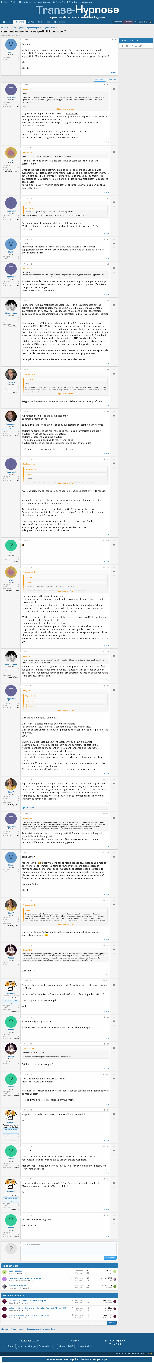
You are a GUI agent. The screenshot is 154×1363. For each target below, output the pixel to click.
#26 (107, 1179)
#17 (107, 852)
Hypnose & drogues (17, 1285)
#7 (108, 300)
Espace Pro (60, 2)
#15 (107, 779)
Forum (10, 1346)
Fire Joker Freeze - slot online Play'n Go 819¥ (29, 1315)
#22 (107, 1044)
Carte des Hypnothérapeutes (80, 2)
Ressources (45, 22)
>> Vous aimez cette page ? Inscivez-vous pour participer (77, 1359)
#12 (107, 567)
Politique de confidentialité (134, 1353)
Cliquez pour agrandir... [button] (65, 109)
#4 (108, 198)
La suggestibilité (16, 1271)
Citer (114, 72)
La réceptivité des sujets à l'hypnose (25, 1278)
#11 (107, 540)
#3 (108, 148)
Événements (61, 22)
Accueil (8, 22)
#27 (107, 1215)
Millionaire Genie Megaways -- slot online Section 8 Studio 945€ (37, 1308)
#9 (108, 411)
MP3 (14, 2)
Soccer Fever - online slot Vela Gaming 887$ (29, 1300)
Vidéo (6, 2)
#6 (108, 264)
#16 (107, 814)
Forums (21, 22)
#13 (107, 651)
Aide (147, 1353)
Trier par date (99, 80)
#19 (107, 945)
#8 (108, 369)
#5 (108, 239)
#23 (107, 1074)
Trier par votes (112, 80)
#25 (107, 1146)
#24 (107, 1110)
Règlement (120, 1353)
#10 (107, 459)
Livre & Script (27, 2)
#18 (107, 900)
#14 (107, 686)
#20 (107, 981)
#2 (108, 85)
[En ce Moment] (150, 22)
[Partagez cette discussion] (112, 39)
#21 (107, 1017)
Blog (32, 22)
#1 (116, 40)
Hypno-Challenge (43, 2)
